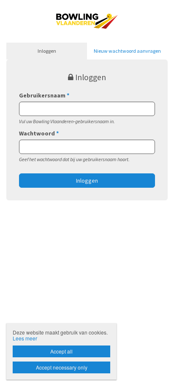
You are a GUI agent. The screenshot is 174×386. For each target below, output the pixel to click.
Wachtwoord (39, 133)
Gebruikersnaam (44, 95)
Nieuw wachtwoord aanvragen (127, 51)
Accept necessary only (61, 367)
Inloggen (47, 51)
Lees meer (25, 338)
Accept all (61, 351)
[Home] (87, 20)
